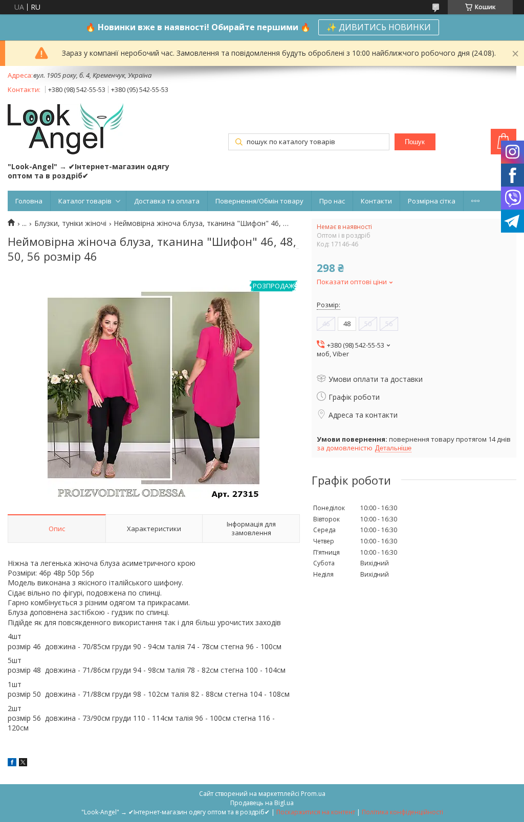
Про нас (332, 201)
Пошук (415, 142)
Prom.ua (313, 793)
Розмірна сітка (431, 201)
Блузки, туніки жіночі (70, 223)
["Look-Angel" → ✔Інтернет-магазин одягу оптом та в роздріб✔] (65, 129)
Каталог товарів (85, 201)
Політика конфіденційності (402, 812)
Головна (28, 201)
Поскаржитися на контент (315, 812)
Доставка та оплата (167, 201)
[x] (23, 763)
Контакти (376, 201)
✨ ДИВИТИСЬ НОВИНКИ (378, 27)
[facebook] (12, 763)
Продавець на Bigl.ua (262, 802)
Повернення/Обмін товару (259, 201)
